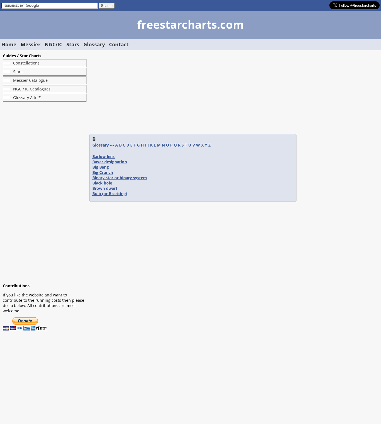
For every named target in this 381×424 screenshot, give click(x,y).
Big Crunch (102, 172)
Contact (119, 44)
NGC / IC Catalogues (31, 89)
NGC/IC (53, 44)
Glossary (94, 44)
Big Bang (100, 167)
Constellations (26, 63)
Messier (30, 44)
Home (8, 44)
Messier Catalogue (30, 80)
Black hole (102, 183)
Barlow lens (103, 156)
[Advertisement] (44, 192)
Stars (72, 44)
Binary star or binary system (119, 177)
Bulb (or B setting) (109, 193)
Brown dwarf (104, 188)
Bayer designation (109, 161)
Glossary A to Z (27, 97)
